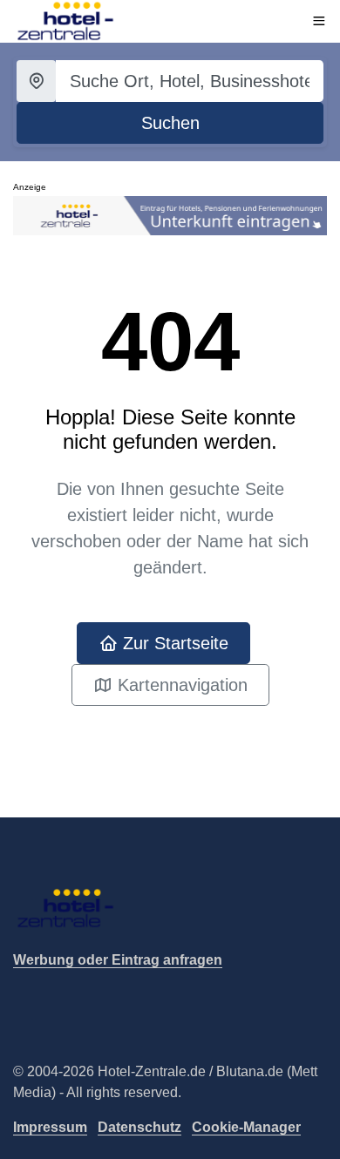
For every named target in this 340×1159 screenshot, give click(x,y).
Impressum (50, 1127)
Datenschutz (139, 1127)
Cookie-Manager (246, 1127)
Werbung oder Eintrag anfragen (117, 959)
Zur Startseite (173, 643)
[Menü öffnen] (319, 20)
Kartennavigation (180, 685)
